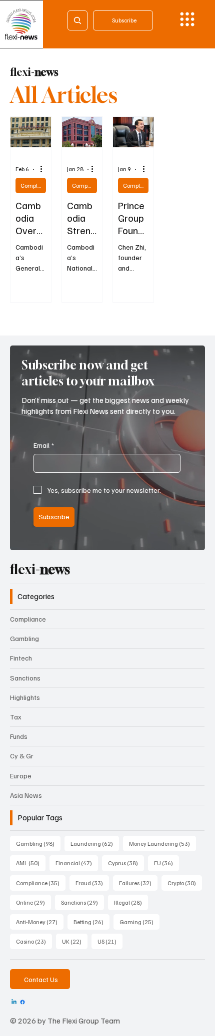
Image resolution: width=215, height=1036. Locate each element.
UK (75, 941)
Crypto (185, 883)
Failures (138, 883)
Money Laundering (162, 843)
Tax (16, 716)
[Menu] (187, 19)
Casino (34, 941)
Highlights (25, 697)
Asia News (26, 795)
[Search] (78, 20)
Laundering (94, 843)
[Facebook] (23, 1002)
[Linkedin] (14, 1002)
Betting (92, 922)
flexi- (34, 72)
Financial (77, 863)
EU (166, 863)
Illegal (131, 902)
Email (44, 445)
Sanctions (25, 678)
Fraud (92, 883)
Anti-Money (40, 922)
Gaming (140, 922)
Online (33, 902)
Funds (19, 736)
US (110, 941)
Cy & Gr (22, 755)
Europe (21, 775)
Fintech (21, 658)
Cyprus (126, 863)
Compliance (33, 185)
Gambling (24, 638)
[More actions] (44, 169)
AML (31, 863)
